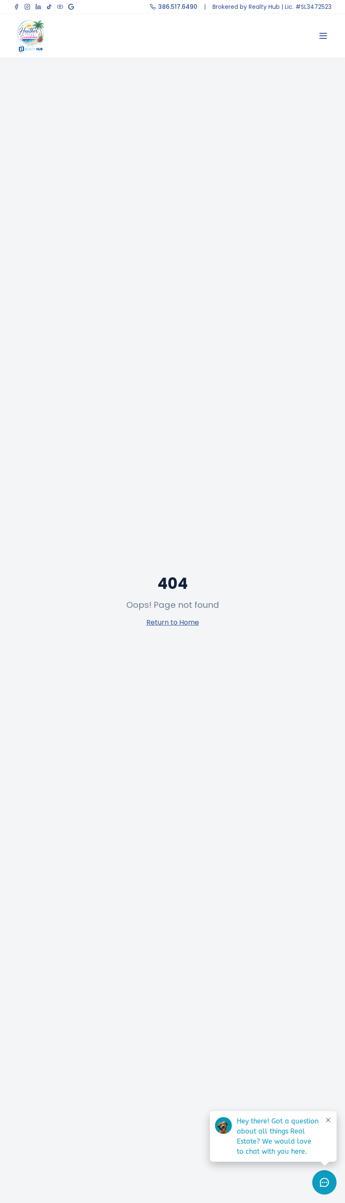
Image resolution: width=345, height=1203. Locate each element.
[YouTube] (60, 7)
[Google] (71, 7)
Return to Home (172, 622)
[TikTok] (49, 7)
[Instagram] (27, 7)
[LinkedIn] (38, 7)
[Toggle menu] (323, 35)
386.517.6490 (177, 7)
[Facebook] (16, 7)
